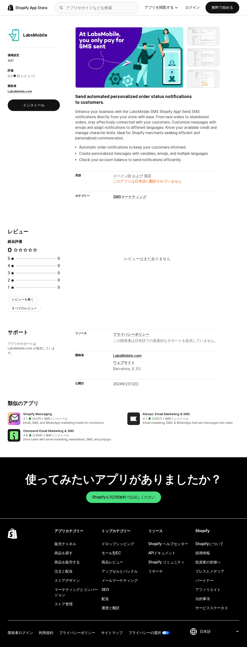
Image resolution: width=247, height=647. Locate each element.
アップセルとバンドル (120, 571)
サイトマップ (112, 632)
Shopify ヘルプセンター (168, 544)
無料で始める (222, 7)
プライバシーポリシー (131, 334)
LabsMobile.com (20, 91)
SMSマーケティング (129, 197)
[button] (64, 418)
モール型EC (111, 553)
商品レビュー (112, 562)
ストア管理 (64, 604)
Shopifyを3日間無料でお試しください (123, 497)
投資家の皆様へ (208, 562)
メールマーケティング (120, 580)
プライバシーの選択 (145, 632)
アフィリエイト (208, 589)
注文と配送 (64, 571)
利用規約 (46, 632)
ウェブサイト (124, 362)
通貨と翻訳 (111, 608)
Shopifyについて (209, 544)
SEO (105, 589)
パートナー (204, 580)
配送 (105, 598)
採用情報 (202, 553)
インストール (34, 105)
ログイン (192, 7)
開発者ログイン (20, 632)
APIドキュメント (162, 553)
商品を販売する (67, 562)
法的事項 (202, 598)
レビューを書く (23, 299)
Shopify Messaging (37, 414)
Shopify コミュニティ (166, 562)
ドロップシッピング (118, 544)
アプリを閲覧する (159, 7)
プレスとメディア (209, 571)
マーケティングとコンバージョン (76, 592)
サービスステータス (211, 608)
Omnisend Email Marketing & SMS (48, 431)
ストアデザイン (67, 580)
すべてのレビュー (24, 308)
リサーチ (155, 571)
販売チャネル (65, 544)
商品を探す (64, 553)
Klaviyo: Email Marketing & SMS (166, 414)
